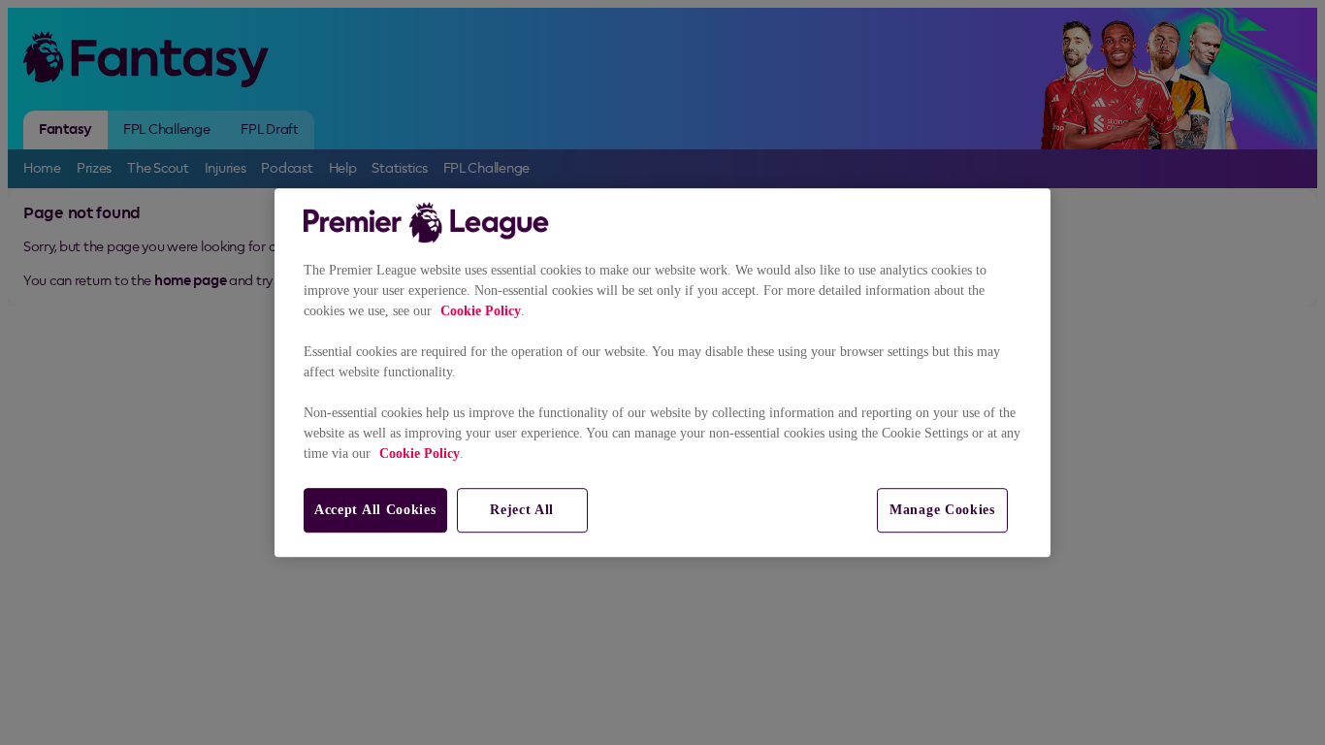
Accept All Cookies (375, 509)
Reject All (522, 509)
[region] (662, 372)
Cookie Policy (480, 311)
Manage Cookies (942, 509)
